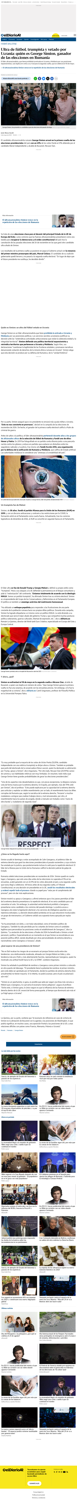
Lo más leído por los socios (10, 1051)
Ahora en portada (7, 1117)
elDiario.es (31, 690)
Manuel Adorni (64, 2)
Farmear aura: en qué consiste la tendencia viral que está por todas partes (56, 1077)
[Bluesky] (43, 78)
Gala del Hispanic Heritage (45, 2)
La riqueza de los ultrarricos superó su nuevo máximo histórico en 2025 (56, 1268)
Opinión (26, 39)
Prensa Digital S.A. (38, 1492)
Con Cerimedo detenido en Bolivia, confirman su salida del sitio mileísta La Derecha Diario (57, 1239)
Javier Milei (20, 2)
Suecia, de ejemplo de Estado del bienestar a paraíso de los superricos (18, 1077)
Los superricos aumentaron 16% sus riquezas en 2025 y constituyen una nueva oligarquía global (18, 1299)
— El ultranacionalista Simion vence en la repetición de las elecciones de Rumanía (33, 68)
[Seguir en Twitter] (54, 1472)
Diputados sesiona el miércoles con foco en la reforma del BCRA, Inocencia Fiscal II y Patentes (19, 1208)
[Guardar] (56, 78)
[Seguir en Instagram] (61, 1472)
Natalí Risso (4, 1304)
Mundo (3, 1030)
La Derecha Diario (35, 2)
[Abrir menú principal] (75, 35)
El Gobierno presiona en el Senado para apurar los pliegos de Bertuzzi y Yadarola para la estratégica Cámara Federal (57, 1176)
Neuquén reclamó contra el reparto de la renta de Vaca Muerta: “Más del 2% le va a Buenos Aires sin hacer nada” (55, 1299)
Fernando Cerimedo (56, 2)
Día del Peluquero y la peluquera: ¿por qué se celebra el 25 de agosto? (18, 1335)
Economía (12, 39)
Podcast (51, 39)
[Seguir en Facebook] (56, 1472)
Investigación (35, 39)
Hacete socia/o (55, 35)
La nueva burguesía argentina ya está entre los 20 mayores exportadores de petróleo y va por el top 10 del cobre (19, 1108)
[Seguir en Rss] (67, 1472)
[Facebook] (39, 78)
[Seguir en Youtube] (64, 1472)
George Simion (19, 1030)
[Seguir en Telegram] (59, 1472)
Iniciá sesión (64, 35)
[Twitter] (47, 78)
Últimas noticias (7, 1308)
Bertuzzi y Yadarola (27, 2)
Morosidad (15, 2)
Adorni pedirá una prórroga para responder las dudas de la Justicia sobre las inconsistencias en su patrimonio (18, 1240)
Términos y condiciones (38, 1498)
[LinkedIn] (52, 78)
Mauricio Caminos (44, 1112)
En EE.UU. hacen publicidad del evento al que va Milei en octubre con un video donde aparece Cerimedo (57, 1108)
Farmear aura (71, 2)
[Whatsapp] (35, 78)
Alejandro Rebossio (6, 1112)
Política (4, 39)
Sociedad (19, 39)
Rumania (9, 1030)
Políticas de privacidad (38, 1495)
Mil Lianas (44, 39)
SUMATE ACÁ (34, 1483)
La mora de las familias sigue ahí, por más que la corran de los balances (57, 1143)
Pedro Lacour (5, 1149)
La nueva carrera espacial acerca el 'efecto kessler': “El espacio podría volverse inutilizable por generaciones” (19, 1431)
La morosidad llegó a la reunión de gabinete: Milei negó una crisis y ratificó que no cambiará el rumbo (18, 1144)
